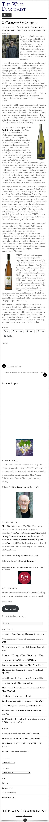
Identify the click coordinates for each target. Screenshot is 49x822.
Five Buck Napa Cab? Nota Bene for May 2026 (22, 700)
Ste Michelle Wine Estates (16, 128)
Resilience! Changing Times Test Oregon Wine (22, 655)
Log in (5, 782)
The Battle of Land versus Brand (16, 695)
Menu (6, 15)
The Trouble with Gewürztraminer (17, 682)
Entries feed (7, 787)
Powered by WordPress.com (24, 816)
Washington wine (33, 30)
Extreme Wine (33, 532)
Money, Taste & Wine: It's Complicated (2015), (22, 536)
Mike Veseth (24, 27)
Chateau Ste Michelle (36, 38)
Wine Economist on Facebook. (25, 487)
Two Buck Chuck (18, 30)
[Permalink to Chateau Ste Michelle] (3, 22)
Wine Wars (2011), (19, 532)
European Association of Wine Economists (21, 738)
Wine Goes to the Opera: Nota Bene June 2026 (22, 677)
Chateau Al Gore (14, 366)
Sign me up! (10, 608)
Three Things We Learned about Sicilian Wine (22, 705)
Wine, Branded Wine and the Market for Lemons (25, 372)
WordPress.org (8, 797)
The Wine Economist (14, 7)
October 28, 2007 (9, 27)
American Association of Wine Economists (21, 733)
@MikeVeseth (29, 560)
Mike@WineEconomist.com (26, 555)
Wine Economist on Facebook (15, 751)
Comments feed (9, 792)
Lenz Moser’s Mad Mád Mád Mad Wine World (22, 664)
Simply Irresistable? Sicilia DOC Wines (19, 660)
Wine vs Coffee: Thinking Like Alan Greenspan (23, 633)
